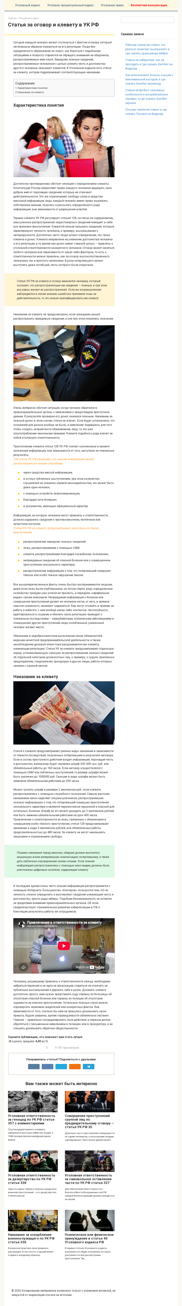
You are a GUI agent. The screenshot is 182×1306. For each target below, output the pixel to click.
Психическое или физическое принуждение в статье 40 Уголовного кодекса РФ (89, 1238)
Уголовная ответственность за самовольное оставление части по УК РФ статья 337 (88, 1179)
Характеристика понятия (32, 88)
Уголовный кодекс (27, 5)
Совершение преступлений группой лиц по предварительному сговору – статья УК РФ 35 (89, 1121)
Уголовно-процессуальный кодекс (70, 5)
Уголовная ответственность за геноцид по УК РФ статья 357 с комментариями (31, 1119)
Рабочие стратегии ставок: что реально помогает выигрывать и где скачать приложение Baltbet (147, 49)
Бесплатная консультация (149, 5)
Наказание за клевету (31, 92)
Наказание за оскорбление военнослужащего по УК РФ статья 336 (31, 1238)
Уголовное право (112, 5)
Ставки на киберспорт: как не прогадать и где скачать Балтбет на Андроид (148, 64)
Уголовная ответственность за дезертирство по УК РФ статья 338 (31, 1179)
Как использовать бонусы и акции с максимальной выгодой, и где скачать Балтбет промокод (149, 79)
